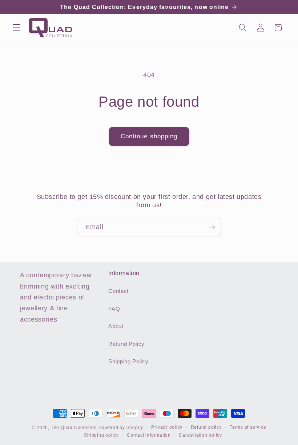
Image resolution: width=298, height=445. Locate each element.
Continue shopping (149, 136)
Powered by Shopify (120, 427)
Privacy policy (166, 427)
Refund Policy (126, 344)
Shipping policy (101, 435)
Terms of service (248, 427)
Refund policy (206, 427)
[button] (16, 27)
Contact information (149, 435)
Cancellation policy (200, 435)
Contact (118, 291)
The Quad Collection (74, 427)
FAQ (114, 309)
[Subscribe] (212, 227)
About (115, 326)
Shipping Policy (128, 361)
